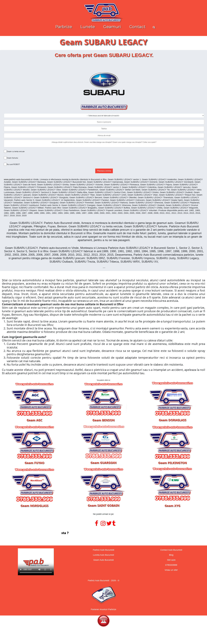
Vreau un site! (171, 570)
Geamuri (112, 26)
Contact (137, 26)
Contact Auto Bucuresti (171, 550)
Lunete (87, 26)
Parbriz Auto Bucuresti (103, 550)
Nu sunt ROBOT (13, 164)
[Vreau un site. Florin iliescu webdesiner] (103, 533)
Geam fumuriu (12, 158)
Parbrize (63, 26)
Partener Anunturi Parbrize (103, 609)
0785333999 (171, 565)
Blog (171, 555)
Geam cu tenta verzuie (16, 151)
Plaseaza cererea (104, 171)
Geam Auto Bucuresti (103, 560)
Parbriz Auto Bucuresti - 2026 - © (103, 580)
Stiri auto (171, 560)
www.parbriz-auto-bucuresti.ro (18, 179)
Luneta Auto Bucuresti (103, 555)
